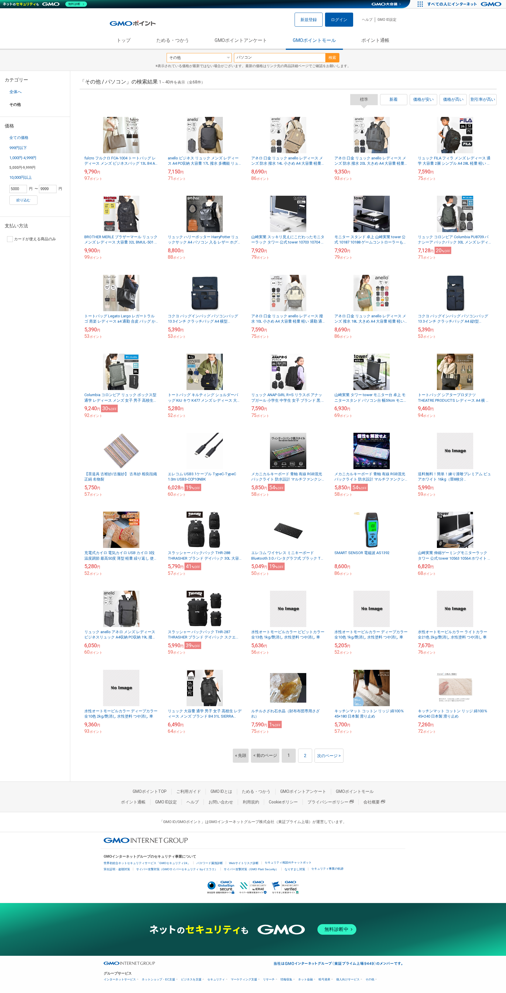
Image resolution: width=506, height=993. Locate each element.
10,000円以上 (20, 177)
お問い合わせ (220, 802)
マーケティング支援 (244, 979)
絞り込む (23, 200)
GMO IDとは (221, 791)
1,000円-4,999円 (22, 158)
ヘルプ (367, 20)
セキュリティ (216, 979)
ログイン (339, 19)
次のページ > (329, 755)
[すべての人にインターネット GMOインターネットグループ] (465, 4)
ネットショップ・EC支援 (158, 979)
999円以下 (18, 148)
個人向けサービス (348, 979)
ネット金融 (305, 979)
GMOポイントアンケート (241, 40)
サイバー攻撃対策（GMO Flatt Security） (251, 869)
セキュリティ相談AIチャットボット (288, 862)
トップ (124, 40)
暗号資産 (324, 979)
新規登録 (308, 19)
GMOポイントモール (314, 40)
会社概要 (371, 802)
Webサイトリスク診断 (244, 863)
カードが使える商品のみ (35, 239)
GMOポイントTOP (150, 791)
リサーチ (269, 979)
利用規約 (251, 802)
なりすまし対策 (295, 869)
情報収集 (286, 979)
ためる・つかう (172, 40)
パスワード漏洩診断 (209, 863)
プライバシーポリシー (327, 802)
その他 (369, 979)
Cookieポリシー (283, 802)
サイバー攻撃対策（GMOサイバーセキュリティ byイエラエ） (177, 869)
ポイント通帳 (375, 40)
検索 (332, 57)
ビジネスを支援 (191, 979)
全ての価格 (18, 137)
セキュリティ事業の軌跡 (327, 868)
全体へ (15, 91)
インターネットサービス (120, 979)
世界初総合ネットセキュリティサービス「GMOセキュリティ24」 (147, 863)
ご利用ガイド (188, 791)
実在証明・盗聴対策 (117, 869)
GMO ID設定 (386, 20)
